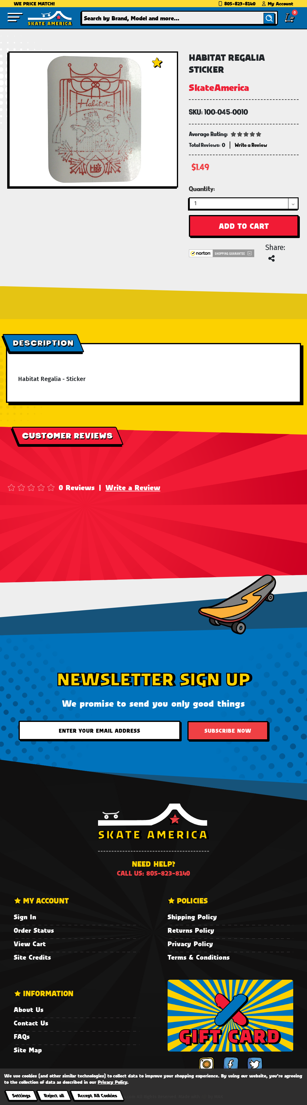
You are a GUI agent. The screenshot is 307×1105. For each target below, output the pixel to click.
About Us (28, 1009)
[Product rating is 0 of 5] (246, 133)
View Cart (30, 943)
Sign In (25, 916)
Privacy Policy (190, 943)
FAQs (22, 1036)
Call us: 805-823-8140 (153, 873)
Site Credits (32, 957)
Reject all (54, 1095)
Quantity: (202, 188)
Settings (21, 1095)
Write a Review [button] (251, 145)
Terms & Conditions (199, 957)
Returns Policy (191, 930)
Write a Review (133, 487)
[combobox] (179, 18)
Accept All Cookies (97, 1095)
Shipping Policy (192, 916)
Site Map (28, 1049)
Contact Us (31, 1023)
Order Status (34, 930)
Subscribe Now (227, 730)
